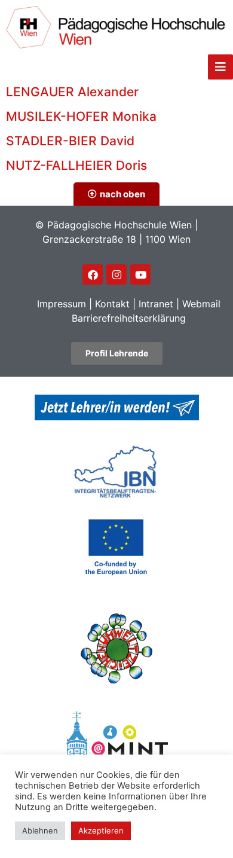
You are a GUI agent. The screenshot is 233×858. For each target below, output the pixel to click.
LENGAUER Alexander (72, 91)
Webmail (201, 304)
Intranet (156, 304)
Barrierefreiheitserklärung (129, 318)
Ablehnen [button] (40, 830)
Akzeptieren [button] (101, 830)
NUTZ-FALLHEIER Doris (76, 165)
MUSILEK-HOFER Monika (81, 116)
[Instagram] (116, 274)
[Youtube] (140, 274)
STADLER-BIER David (70, 140)
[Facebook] (92, 274)
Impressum (61, 304)
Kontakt (112, 304)
